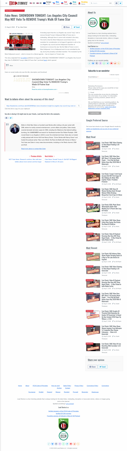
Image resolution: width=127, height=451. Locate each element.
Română (66, 392)
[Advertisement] (43, 180)
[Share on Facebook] (7, 118)
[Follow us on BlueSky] (93, 63)
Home (20, 385)
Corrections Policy (92, 385)
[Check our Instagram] (100, 63)
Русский (75, 392)
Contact (67, 388)
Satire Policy (67, 385)
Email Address (93, 77)
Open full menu (6, 3)
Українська (95, 392)
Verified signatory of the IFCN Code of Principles (105, 48)
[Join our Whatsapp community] (104, 63)
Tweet (77, 27)
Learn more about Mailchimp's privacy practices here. (102, 107)
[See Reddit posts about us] (115, 63)
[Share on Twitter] (11, 118)
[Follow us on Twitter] (107, 63)
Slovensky (85, 392)
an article (24, 58)
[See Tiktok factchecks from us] (89, 63)
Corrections (105, 385)
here (45, 60)
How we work (55, 385)
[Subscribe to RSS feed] (118, 63)
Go (110, 3)
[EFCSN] (63, 436)
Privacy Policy (79, 385)
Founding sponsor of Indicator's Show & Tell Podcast (63, 416)
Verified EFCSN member (97, 51)
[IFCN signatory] (63, 424)
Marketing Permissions (95, 86)
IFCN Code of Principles (40, 385)
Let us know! (105, 43)
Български (32, 392)
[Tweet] (120, 3)
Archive (59, 388)
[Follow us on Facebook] (96, 63)
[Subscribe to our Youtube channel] (111, 63)
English (41, 392)
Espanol (49, 392)
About (27, 385)
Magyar (58, 392)
